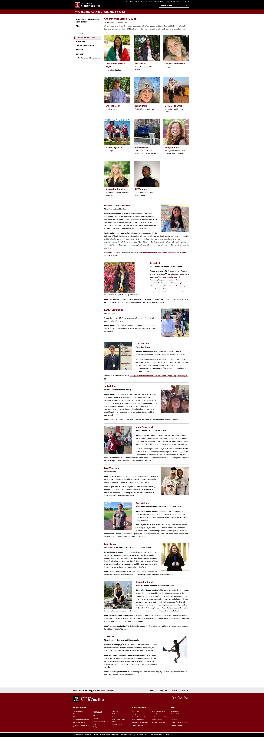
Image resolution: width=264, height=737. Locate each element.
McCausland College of (100, 11)
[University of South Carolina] (88, 699)
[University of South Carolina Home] (88, 5)
